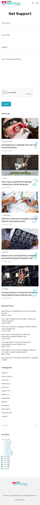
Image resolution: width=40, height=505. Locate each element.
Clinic (3, 373)
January (7, 454)
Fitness (5, 289)
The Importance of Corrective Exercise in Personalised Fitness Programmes (19, 293)
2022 (5, 462)
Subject (4, 47)
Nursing (4, 405)
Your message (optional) (11, 59)
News (3, 402)
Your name (6, 23)
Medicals (5, 398)
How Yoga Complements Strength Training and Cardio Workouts (17, 183)
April (6, 448)
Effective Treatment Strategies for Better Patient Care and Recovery (20, 220)
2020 (5, 466)
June (6, 444)
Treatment (7, 215)
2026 (5, 440)
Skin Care (5, 409)
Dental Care (7, 141)
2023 (5, 460)
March (7, 450)
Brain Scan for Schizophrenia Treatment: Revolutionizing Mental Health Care (19, 257)
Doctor (4, 380)
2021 (5, 464)
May (6, 446)
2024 (5, 458)
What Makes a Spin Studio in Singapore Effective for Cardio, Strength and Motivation (19, 351)
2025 (5, 456)
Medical (4, 395)
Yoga (5, 178)
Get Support (20, 500)
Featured (5, 384)
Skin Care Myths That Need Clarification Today (18, 358)
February (8, 452)
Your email (6, 35)
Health (5, 252)
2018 (5, 469)
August (7, 442)
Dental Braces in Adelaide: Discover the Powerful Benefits (19, 146)
